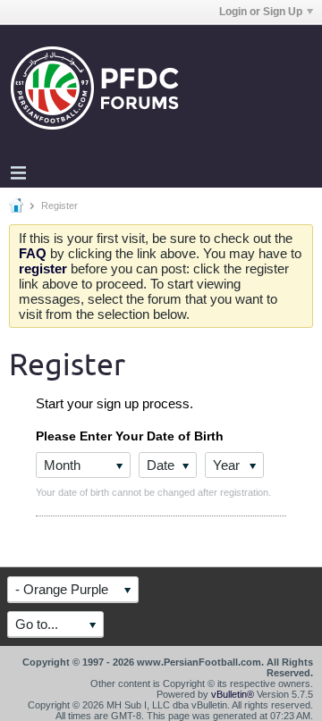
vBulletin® (232, 694)
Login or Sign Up (260, 11)
